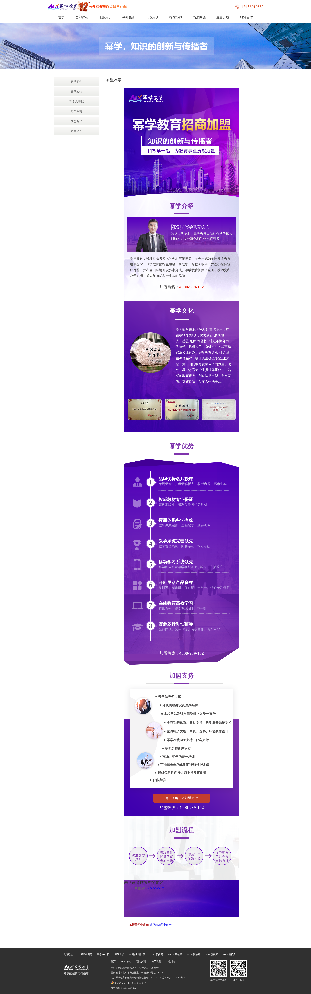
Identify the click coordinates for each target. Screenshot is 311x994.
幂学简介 (76, 81)
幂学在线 (119, 954)
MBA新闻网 (156, 954)
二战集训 (152, 17)
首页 (61, 17)
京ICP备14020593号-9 (173, 977)
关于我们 (156, 961)
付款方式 (126, 961)
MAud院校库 (193, 954)
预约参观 (141, 961)
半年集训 (128, 17)
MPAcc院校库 (175, 954)
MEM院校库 (229, 954)
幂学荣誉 (76, 111)
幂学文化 (76, 91)
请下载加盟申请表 (161, 924)
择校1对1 (175, 17)
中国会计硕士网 (137, 954)
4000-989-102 (191, 287)
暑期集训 (105, 17)
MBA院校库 (211, 954)
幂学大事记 (76, 101)
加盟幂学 (171, 961)
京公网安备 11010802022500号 (130, 983)
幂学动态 (76, 131)
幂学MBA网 (103, 954)
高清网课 (199, 17)
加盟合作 (246, 17)
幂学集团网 (86, 954)
